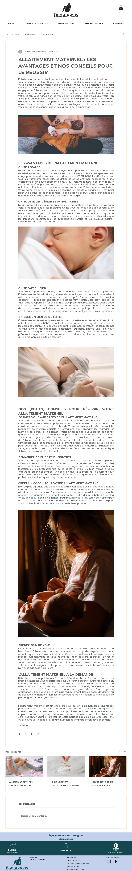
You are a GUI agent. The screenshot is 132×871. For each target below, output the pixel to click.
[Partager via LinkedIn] (32, 734)
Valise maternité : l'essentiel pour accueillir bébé (21, 783)
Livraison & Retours (73, 860)
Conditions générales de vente (78, 864)
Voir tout (123, 751)
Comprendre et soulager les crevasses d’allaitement (102, 783)
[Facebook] (115, 861)
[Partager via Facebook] (19, 734)
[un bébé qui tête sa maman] (107, 766)
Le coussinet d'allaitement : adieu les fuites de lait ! (65, 783)
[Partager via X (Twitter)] (26, 734)
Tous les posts (12, 34)
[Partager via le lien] (38, 734)
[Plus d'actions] (112, 51)
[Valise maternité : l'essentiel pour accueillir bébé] (24, 766)
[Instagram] (109, 861)
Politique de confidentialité (76, 869)
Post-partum (47, 34)
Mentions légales (73, 866)
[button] (121, 7)
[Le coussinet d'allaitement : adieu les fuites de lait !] (66, 766)
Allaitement (30, 34)
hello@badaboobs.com (38, 859)
